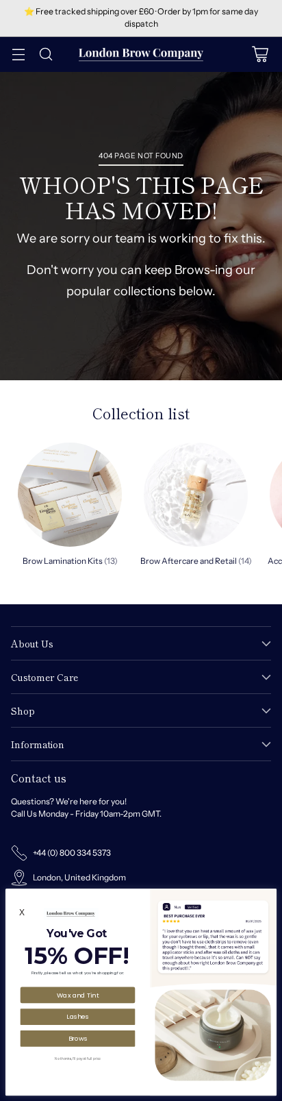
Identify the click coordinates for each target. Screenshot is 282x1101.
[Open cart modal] (260, 54)
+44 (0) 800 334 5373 (72, 853)
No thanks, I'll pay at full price (77, 1058)
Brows (78, 1037)
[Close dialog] (269, 895)
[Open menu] (18, 54)
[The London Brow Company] (141, 54)
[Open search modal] (45, 54)
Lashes (77, 1016)
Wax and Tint (78, 994)
